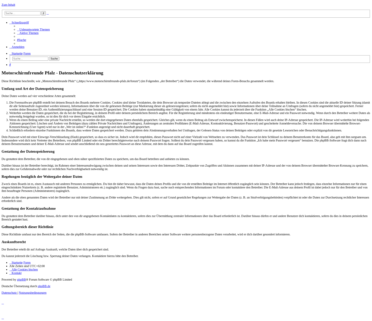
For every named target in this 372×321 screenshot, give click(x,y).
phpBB (21, 279)
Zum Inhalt (8, 4)
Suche (54, 58)
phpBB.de (44, 286)
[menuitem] (33, 29)
